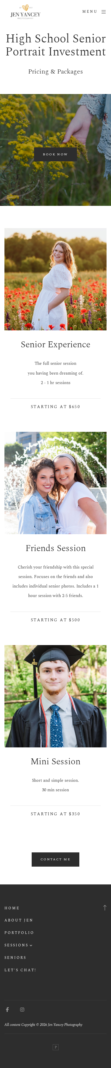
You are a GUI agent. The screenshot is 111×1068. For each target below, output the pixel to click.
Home (12, 908)
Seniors (15, 958)
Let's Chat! (20, 970)
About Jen (18, 920)
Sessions (16, 945)
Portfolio (19, 933)
